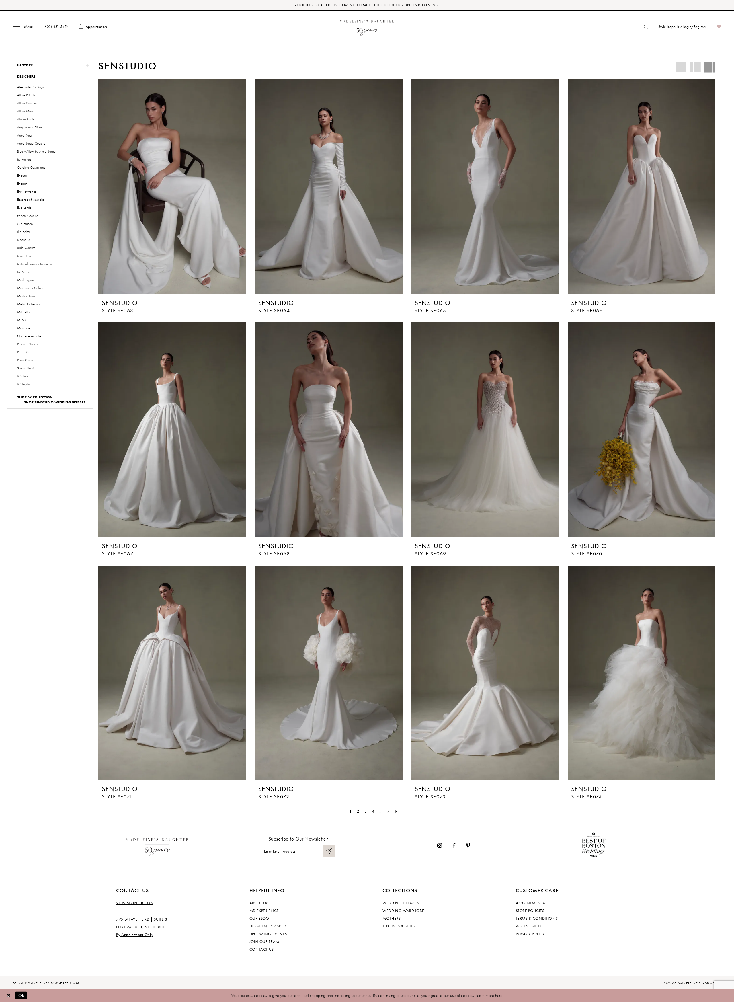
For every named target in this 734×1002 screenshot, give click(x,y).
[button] (23, 26)
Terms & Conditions (537, 918)
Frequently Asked (267, 926)
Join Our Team (264, 941)
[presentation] (172, 186)
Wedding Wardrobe (403, 910)
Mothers (391, 918)
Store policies (530, 910)
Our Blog (259, 918)
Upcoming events (268, 933)
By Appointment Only (134, 934)
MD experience (264, 910)
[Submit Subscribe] (329, 851)
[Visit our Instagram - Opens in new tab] (439, 846)
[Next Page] (396, 811)
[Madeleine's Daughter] (157, 846)
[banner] (367, 26)
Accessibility (529, 926)
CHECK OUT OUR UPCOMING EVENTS (406, 5)
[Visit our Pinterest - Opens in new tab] (468, 846)
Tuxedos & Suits (398, 926)
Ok (21, 995)
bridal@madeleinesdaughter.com (46, 982)
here (498, 995)
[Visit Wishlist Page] (719, 26)
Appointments (530, 902)
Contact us (261, 949)
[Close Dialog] (8, 996)
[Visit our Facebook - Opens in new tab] (454, 846)
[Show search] (646, 26)
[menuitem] (23, 26)
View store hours (134, 902)
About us (258, 902)
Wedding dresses (400, 902)
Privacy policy (530, 933)
